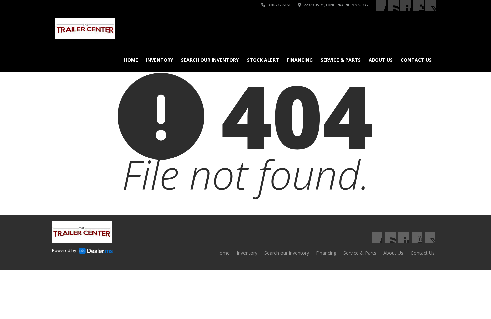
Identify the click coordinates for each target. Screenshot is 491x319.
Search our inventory (210, 60)
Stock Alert (263, 60)
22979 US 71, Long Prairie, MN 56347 (335, 5)
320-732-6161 (279, 5)
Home (131, 60)
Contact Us (416, 60)
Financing (300, 60)
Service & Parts (341, 60)
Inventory (159, 60)
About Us (381, 60)
